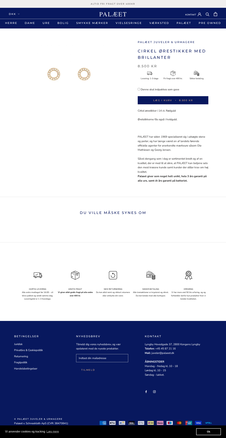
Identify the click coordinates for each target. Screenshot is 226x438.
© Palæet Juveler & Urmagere (38, 419)
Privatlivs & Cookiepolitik (28, 350)
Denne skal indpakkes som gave (160, 89)
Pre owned (210, 23)
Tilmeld (88, 369)
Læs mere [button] (52, 431)
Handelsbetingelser (25, 368)
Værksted (159, 23)
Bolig (63, 23)
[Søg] (207, 14)
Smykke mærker (92, 23)
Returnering (21, 356)
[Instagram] (154, 391)
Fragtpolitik (20, 362)
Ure (46, 23)
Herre (11, 23)
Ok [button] (208, 431)
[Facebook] (146, 391)
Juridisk (18, 344)
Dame (30, 23)
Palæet (184, 23)
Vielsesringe (129, 23)
